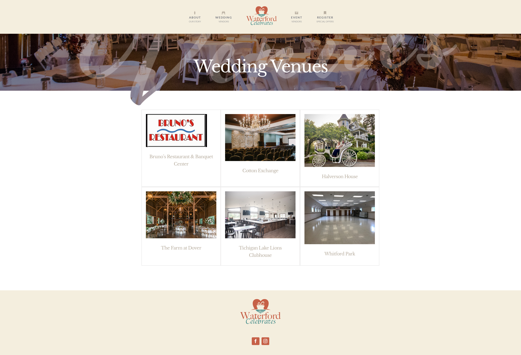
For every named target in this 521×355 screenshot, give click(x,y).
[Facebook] (255, 341)
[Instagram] (265, 341)
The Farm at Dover (181, 248)
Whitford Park (339, 254)
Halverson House (340, 176)
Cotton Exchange (260, 170)
